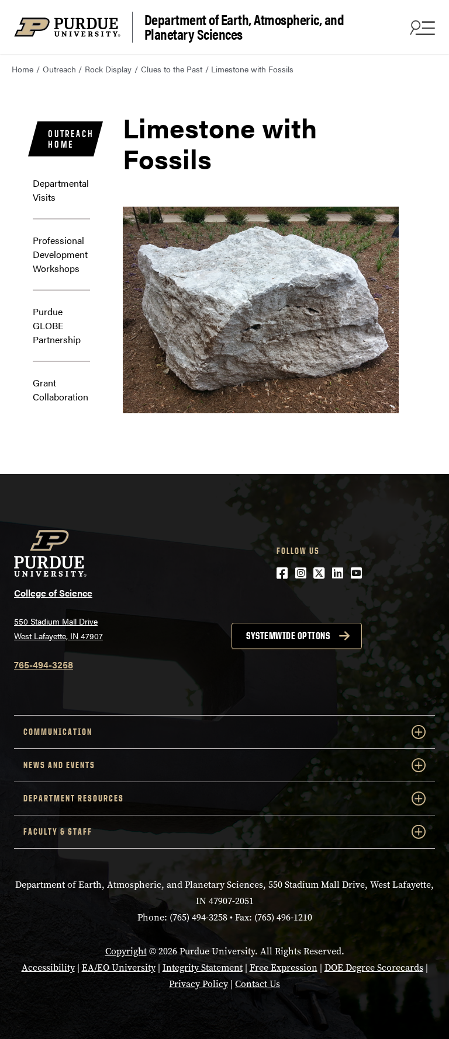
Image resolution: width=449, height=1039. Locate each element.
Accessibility (48, 967)
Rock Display (108, 69)
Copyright (126, 951)
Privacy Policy (198, 984)
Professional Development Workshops (60, 254)
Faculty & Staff (57, 831)
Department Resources (73, 798)
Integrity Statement (203, 967)
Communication (57, 731)
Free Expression (283, 967)
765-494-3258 (43, 664)
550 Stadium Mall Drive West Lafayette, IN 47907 (58, 628)
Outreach (59, 69)
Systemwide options (288, 635)
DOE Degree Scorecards (373, 967)
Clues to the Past (171, 69)
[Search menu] (421, 27)
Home (22, 69)
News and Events (59, 764)
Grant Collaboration (60, 389)
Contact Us (257, 984)
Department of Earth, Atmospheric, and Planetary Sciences (244, 27)
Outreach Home (71, 139)
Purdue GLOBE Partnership (57, 325)
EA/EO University (119, 967)
